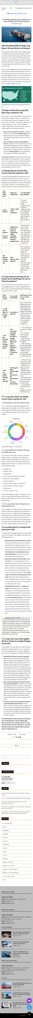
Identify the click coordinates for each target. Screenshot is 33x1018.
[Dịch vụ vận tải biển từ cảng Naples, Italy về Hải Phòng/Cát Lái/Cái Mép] (6, 954)
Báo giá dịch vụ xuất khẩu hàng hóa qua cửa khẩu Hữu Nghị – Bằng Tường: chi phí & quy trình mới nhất (16, 812)
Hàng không (6, 844)
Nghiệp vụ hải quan (8, 862)
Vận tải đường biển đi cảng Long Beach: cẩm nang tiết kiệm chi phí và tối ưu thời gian (16, 20)
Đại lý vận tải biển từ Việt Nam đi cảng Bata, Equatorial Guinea (21, 932)
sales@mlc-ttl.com (10, 783)
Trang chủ (4, 8)
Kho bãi (5, 851)
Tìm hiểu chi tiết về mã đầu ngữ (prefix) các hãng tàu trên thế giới (22, 993)
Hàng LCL (5, 848)
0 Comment (22, 734)
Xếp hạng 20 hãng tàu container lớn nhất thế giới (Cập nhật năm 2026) (21, 1004)
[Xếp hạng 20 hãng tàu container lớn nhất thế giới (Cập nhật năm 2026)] (6, 1005)
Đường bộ (5, 834)
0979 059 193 (9, 901)
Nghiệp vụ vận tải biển (8, 865)
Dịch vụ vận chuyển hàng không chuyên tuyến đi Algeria (16, 798)
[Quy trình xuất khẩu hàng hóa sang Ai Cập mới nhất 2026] (6, 985)
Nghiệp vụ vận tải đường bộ (10, 869)
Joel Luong (18, 23)
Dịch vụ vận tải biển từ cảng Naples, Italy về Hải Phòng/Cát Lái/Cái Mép (21, 953)
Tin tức (4, 880)
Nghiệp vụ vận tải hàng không (10, 872)
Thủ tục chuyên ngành (8, 876)
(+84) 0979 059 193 (7, 781)
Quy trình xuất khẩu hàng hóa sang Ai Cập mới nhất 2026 (22, 983)
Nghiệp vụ (5, 858)
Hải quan (5, 837)
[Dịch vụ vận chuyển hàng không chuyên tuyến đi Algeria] (6, 944)
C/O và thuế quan (7, 823)
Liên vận (5, 855)
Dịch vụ (16, 17)
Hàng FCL (5, 841)
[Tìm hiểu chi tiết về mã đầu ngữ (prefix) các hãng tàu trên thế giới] (6, 995)
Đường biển (6, 830)
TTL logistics (22, 1015)
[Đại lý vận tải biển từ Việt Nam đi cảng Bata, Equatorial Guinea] (6, 934)
